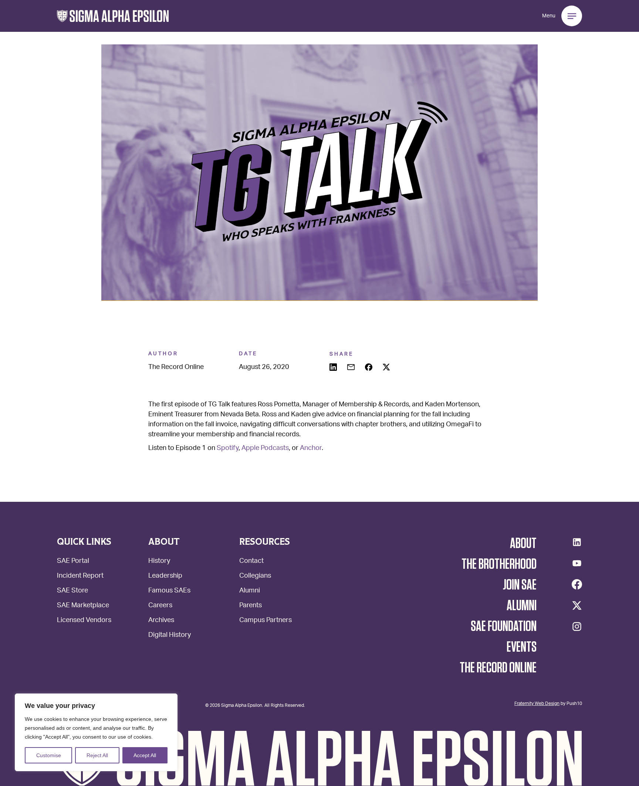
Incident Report (80, 576)
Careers (160, 606)
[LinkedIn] (577, 542)
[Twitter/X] (577, 605)
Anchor (311, 448)
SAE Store (72, 591)
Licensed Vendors (84, 620)
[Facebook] (577, 584)
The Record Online (498, 668)
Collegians (255, 576)
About (523, 543)
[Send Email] (351, 367)
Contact (251, 561)
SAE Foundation (504, 626)
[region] (96, 732)
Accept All (144, 755)
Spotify (228, 448)
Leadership (165, 576)
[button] (113, 16)
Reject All (97, 755)
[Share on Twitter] (387, 367)
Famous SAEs (169, 591)
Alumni (249, 591)
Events (522, 647)
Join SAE (520, 585)
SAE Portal (73, 561)
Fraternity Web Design (536, 703)
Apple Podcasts (265, 448)
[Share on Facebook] (369, 367)
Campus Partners (265, 620)
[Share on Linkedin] (333, 367)
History (159, 561)
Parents (250, 606)
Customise (48, 755)
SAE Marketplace (83, 606)
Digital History (169, 635)
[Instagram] (577, 626)
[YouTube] (577, 563)
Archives (161, 620)
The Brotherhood (499, 564)
